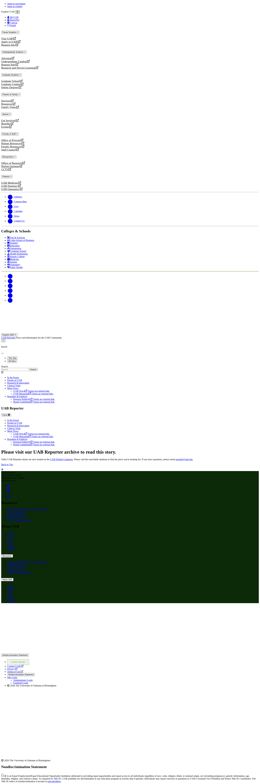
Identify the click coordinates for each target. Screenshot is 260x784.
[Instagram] (10, 285)
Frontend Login (20, 683)
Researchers (8, 157)
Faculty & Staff (9, 134)
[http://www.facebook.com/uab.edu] (8, 485)
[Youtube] (10, 290)
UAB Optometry (10, 189)
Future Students (9, 32)
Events (5, 126)
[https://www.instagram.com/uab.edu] (8, 491)
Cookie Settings (18, 662)
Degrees (11, 535)
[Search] (3, 340)
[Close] (17, 12)
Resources (6, 104)
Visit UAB (7, 38)
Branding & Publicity (17, 396)
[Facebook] (10, 276)
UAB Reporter (8, 337)
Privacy (12, 669)
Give (9, 538)
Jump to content (14, 6)
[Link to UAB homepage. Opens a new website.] (27, 610)
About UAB (7, 579)
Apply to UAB (9, 41)
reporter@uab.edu (184, 459)
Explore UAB (8, 335)
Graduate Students (10, 75)
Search (4, 366)
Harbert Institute (10, 166)
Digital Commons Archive (19, 520)
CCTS (5, 169)
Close (5, 415)
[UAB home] (130, 332)
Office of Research (11, 163)
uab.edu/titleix (54, 781)
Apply (10, 532)
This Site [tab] (12, 358)
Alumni (5, 114)
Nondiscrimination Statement (15, 655)
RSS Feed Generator (17, 517)
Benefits (5, 123)
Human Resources (11, 143)
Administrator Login (23, 680)
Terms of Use (15, 671)
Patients (6, 176)
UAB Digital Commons (61, 459)
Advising (6, 58)
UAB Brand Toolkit (16, 512)
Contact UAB (15, 666)
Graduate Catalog (10, 84)
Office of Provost (10, 140)
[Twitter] (10, 281)
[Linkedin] (10, 300)
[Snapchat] (10, 295)
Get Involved (8, 120)
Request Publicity (15, 514)
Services (5, 100)
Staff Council (8, 149)
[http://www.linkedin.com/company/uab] (8, 488)
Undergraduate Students (13, 52)
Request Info (8, 45)
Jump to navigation (16, 3)
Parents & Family (10, 94)
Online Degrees (9, 87)
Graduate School (10, 81)
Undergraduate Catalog (13, 61)
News (10, 541)
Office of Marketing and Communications (27, 509)
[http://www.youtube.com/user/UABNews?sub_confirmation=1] (8, 496)
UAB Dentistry (9, 186)
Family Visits (8, 107)
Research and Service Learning (18, 67)
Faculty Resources (11, 146)
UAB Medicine (9, 182)
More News (13, 388)
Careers (10, 546)
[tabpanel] (130, 368)
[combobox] (15, 369)
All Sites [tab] (12, 361)
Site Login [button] (12, 677)
